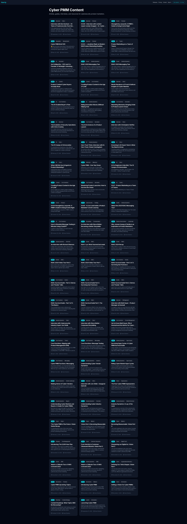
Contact (165, 2)
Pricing (160, 2)
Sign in (169, 2)
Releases (155, 2)
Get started (178, 2)
